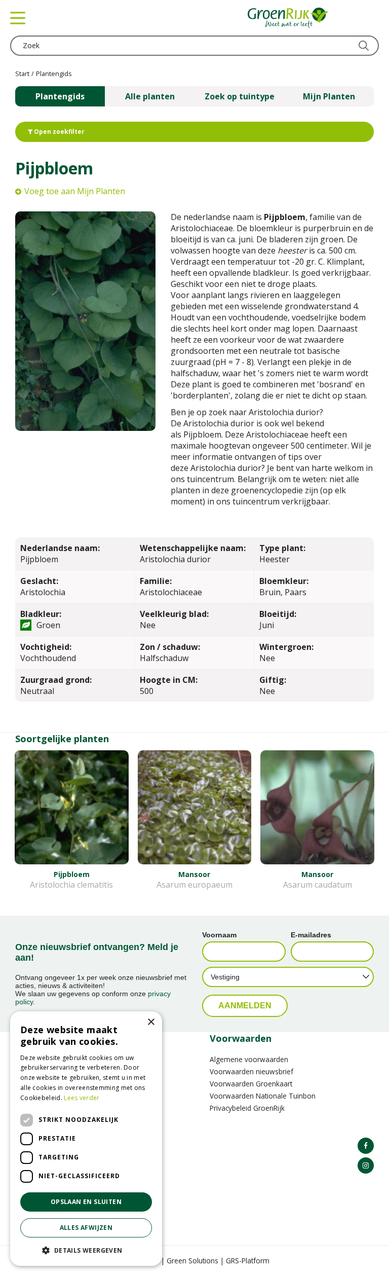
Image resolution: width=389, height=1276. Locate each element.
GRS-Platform (247, 1260)
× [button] (150, 1022)
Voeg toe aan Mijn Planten (74, 191)
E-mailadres (311, 935)
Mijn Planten (329, 96)
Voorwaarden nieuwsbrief (251, 1071)
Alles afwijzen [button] (86, 1227)
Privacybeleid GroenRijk (247, 1108)
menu (17, 17)
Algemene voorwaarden (249, 1059)
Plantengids (60, 96)
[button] (86, 1250)
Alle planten (150, 96)
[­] (366, 1146)
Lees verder (81, 1097)
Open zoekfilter (58, 131)
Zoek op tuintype (240, 96)
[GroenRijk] (288, 18)
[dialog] (86, 1138)
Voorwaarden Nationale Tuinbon (263, 1096)
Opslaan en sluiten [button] (86, 1201)
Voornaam (219, 935)
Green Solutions (192, 1260)
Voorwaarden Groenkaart (251, 1083)
